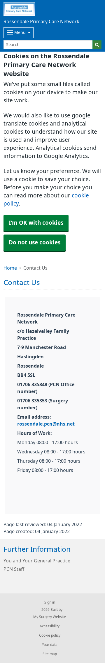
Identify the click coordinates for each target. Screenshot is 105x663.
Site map (50, 654)
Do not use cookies (34, 242)
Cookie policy (49, 635)
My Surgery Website (49, 617)
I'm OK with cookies (36, 223)
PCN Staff (14, 569)
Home (10, 268)
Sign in (49, 602)
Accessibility (50, 626)
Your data (49, 644)
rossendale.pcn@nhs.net (46, 424)
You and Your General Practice (37, 560)
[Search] (97, 44)
